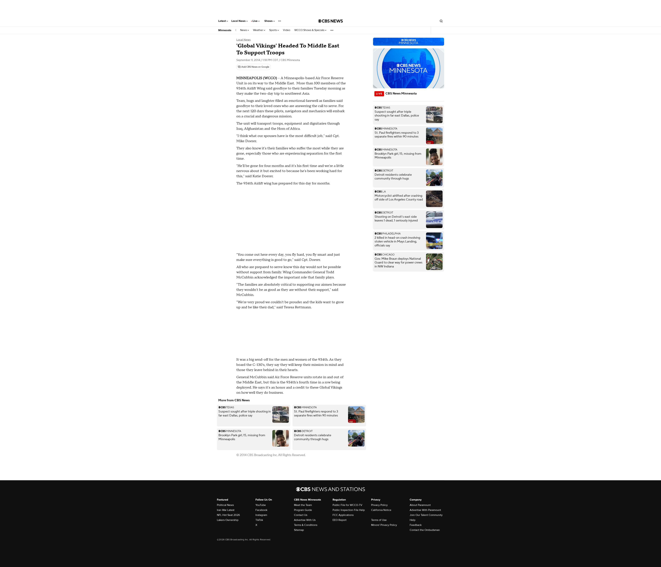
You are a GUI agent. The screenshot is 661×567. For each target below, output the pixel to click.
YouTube (260, 505)
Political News (225, 505)
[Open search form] (441, 21)
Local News (238, 21)
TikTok (259, 520)
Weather (258, 30)
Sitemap (299, 530)
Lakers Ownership (227, 520)
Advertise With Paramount (425, 510)
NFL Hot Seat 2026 (228, 515)
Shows (268, 21)
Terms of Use (379, 520)
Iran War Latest (225, 510)
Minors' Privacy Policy (384, 525)
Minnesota (224, 30)
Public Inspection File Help (349, 510)
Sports (273, 30)
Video (286, 30)
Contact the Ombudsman (425, 530)
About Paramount (420, 505)
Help (412, 520)
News (244, 30)
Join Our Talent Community (426, 515)
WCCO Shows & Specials (309, 30)
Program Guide (303, 510)
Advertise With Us (305, 520)
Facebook (261, 510)
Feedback (416, 525)
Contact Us (300, 515)
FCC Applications (343, 515)
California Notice (381, 510)
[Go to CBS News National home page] (330, 21)
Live (255, 21)
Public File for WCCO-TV (347, 505)
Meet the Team (303, 505)
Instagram (261, 515)
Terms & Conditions (305, 525)
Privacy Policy (379, 505)
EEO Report (340, 520)
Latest (222, 21)
